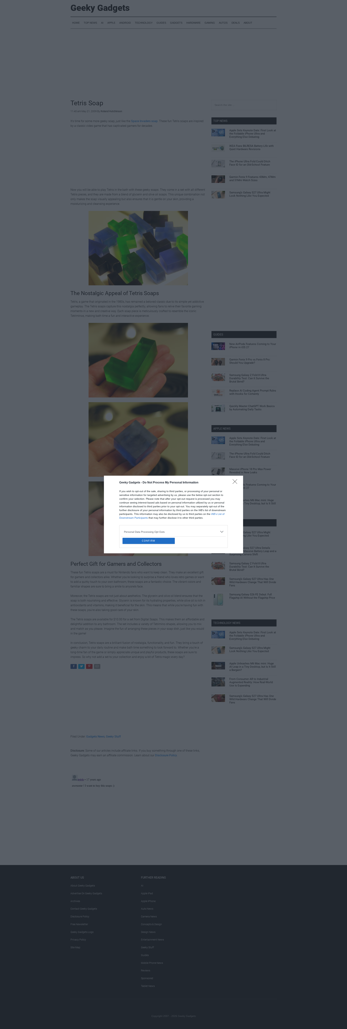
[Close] (236, 456)
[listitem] (173, 505)
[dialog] (173, 514)
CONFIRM (148, 567)
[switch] (218, 513)
